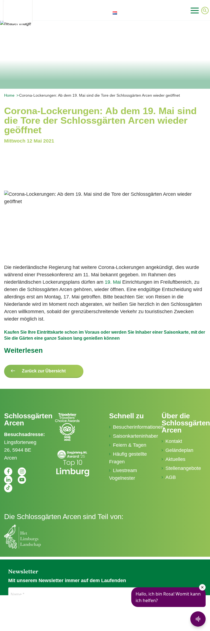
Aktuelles (175, 459)
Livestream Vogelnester (123, 474)
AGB (170, 477)
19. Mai (113, 282)
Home (9, 95)
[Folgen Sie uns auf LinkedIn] (8, 480)
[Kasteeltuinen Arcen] (33, 12)
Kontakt (173, 441)
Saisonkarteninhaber (133, 436)
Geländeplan (179, 450)
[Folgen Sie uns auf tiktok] (8, 488)
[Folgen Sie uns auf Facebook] (8, 471)
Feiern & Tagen (129, 445)
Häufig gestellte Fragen (128, 457)
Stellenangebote (183, 468)
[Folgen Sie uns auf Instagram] (22, 471)
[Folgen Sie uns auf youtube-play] (22, 480)
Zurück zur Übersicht (44, 371)
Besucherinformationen (133, 427)
